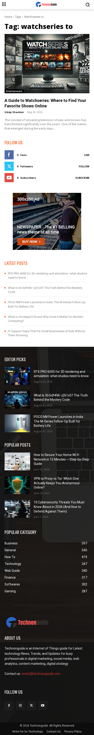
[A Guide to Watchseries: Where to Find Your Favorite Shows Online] (47, 63)
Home (8, 16)
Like (86, 155)
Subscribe (82, 177)
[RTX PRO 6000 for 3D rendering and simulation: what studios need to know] (17, 376)
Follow (84, 166)
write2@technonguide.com (40, 673)
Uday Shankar (14, 112)
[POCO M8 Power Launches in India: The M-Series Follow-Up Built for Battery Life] (17, 423)
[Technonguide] (46, 4)
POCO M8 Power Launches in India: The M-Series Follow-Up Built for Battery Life (59, 421)
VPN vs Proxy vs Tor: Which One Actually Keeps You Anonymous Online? (57, 483)
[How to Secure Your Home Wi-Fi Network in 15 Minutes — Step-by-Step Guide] (17, 461)
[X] (31, 705)
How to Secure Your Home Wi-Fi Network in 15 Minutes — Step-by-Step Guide (61, 459)
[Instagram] (20, 705)
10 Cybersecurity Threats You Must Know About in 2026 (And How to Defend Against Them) (59, 506)
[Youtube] (42, 705)
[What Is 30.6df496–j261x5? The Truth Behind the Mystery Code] (17, 400)
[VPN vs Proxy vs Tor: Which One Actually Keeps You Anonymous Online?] (17, 485)
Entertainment (14, 91)
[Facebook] (9, 705)
